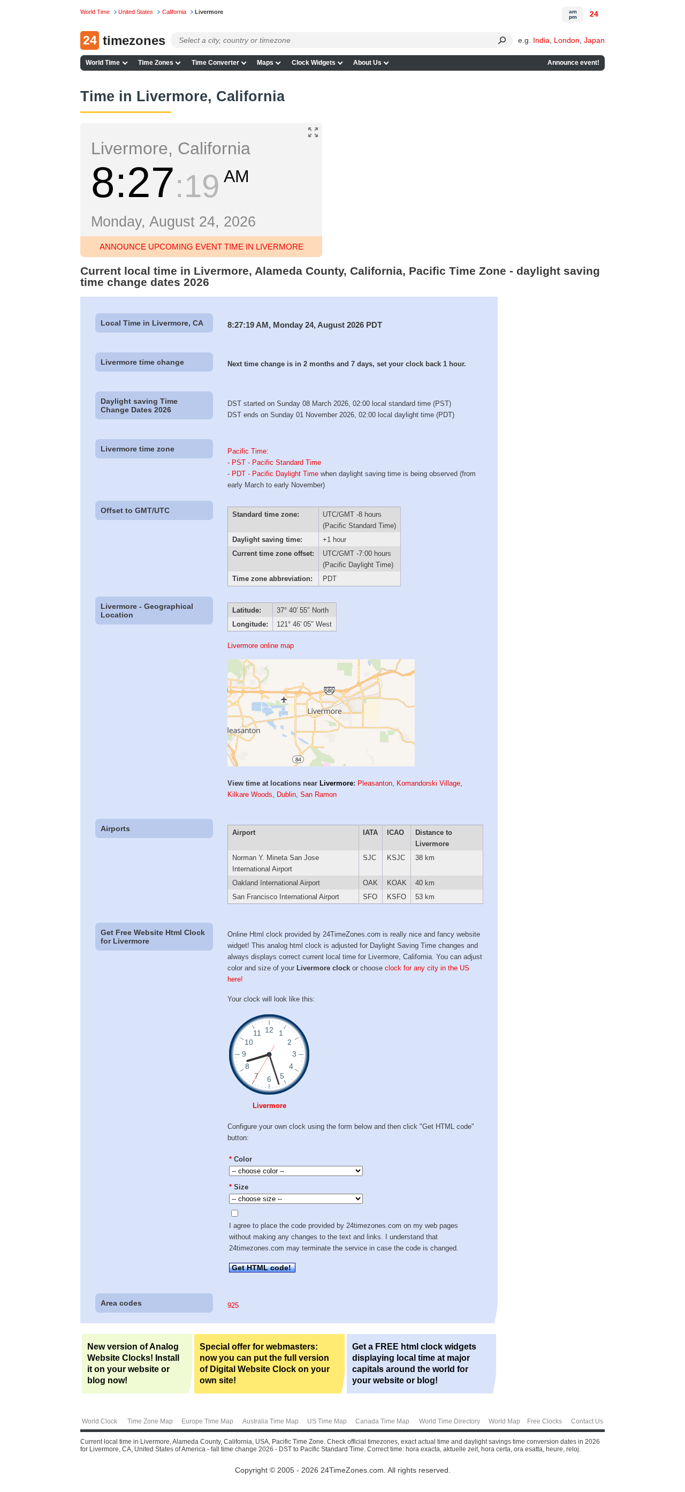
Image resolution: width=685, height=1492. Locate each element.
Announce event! (573, 62)
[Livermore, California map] (321, 764)
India (541, 40)
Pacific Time (247, 451)
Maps (265, 62)
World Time (103, 62)
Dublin (286, 794)
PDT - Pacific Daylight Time (275, 474)
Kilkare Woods (249, 794)
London (567, 40)
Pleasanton (374, 783)
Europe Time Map (207, 1421)
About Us (367, 62)
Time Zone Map (150, 1421)
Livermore (336, 783)
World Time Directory (449, 1421)
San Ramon (318, 794)
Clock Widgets (314, 62)
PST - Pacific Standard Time (276, 462)
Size (238, 1187)
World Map (504, 1421)
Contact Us (587, 1421)
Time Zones (155, 62)
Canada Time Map (382, 1421)
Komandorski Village (428, 783)
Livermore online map (260, 646)
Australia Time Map (270, 1421)
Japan (594, 40)
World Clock (99, 1421)
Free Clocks (544, 1421)
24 (594, 14)
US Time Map (327, 1421)
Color (240, 1159)
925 (233, 1305)
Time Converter (215, 62)
